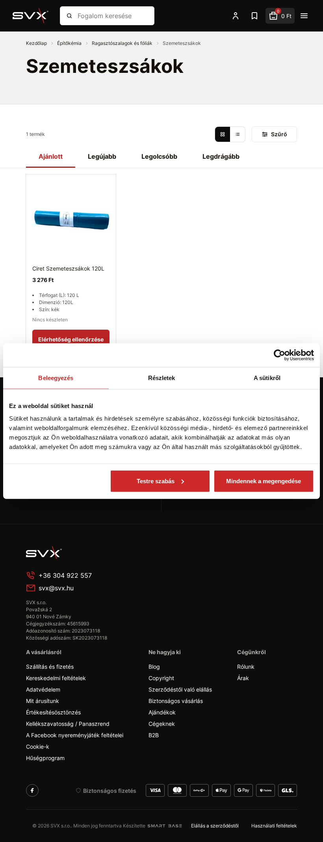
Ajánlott (51, 156)
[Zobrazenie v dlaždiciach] (222, 134)
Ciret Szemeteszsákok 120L (68, 268)
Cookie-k (37, 746)
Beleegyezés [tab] (55, 378)
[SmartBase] (165, 825)
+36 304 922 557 (65, 575)
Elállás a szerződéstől (215, 826)
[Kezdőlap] (31, 15)
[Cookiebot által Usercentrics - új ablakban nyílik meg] (279, 355)
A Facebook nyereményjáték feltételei (74, 735)
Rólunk (245, 666)
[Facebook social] (32, 790)
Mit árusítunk (42, 700)
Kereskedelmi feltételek (56, 678)
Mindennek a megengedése (263, 480)
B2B (154, 735)
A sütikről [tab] (267, 378)
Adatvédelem (43, 689)
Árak (243, 678)
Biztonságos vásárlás (176, 700)
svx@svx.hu (56, 588)
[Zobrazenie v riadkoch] (237, 134)
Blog (154, 666)
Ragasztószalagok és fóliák (123, 43)
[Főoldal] (85, 552)
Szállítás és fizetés (50, 666)
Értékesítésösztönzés (53, 712)
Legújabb (102, 156)
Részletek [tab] (161, 378)
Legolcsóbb (159, 156)
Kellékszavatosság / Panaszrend (68, 723)
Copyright (161, 678)
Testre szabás (155, 480)
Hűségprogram (45, 758)
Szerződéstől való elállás (180, 689)
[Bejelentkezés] (235, 16)
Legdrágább (220, 156)
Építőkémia (70, 43)
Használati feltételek (274, 826)
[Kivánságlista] (254, 16)
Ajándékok (162, 712)
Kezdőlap (37, 43)
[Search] (69, 16)
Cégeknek (162, 723)
